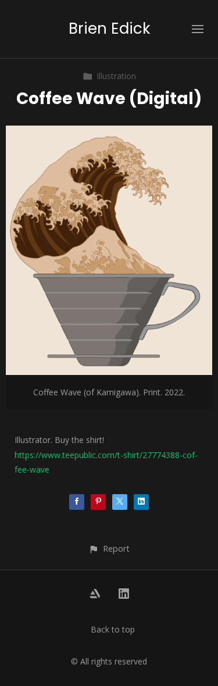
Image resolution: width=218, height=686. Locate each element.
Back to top (113, 629)
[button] (109, 548)
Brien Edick (109, 28)
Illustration (116, 75)
